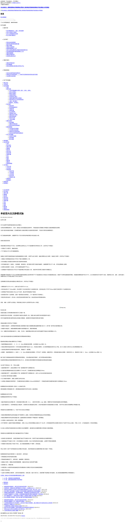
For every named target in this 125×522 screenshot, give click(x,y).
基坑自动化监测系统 (14, 125)
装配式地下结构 (13, 114)
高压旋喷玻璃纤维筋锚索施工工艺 (15, 51)
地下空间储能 (9, 134)
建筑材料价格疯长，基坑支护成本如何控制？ (15, 486)
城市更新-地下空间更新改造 (16, 99)
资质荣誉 (8, 169)
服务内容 (8, 89)
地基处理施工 (12, 95)
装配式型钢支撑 (10, 54)
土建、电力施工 (13, 101)
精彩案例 (5, 140)
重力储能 (11, 139)
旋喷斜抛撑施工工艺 (11, 48)
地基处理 (11, 108)
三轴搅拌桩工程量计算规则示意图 (13, 506)
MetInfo (23, 515)
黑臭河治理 (12, 117)
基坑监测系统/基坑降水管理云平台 (15, 66)
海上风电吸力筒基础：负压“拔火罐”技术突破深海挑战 (18, 497)
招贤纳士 (8, 178)
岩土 (7, 155)
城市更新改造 (12, 116)
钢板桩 (8, 148)
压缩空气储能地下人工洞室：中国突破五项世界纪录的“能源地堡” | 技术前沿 (23, 494)
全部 (7, 87)
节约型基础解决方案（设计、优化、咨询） (20, 90)
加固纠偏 (11, 110)
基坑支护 (11, 105)
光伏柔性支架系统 (11, 76)
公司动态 (5, 84)
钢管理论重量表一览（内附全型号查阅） (14, 501)
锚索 (7, 158)
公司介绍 (8, 166)
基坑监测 (8, 152)
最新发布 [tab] (5, 482)
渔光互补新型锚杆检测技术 (13, 73)
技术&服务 (6, 85)
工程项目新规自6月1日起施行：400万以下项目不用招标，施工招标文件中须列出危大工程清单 (28, 502)
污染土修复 (12, 119)
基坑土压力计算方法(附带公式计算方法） (15, 509)
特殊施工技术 (12, 113)
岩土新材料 (12, 111)
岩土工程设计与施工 (11, 32)
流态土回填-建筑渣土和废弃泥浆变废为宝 (17, 50)
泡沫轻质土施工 (13, 96)
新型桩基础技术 (13, 107)
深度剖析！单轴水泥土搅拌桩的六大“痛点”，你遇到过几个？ (19, 488)
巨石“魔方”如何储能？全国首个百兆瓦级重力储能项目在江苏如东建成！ (22, 491)
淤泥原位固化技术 (11, 56)
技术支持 (11, 175)
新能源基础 (9, 126)
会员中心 (18, 2)
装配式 (8, 161)
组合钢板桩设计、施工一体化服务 (15, 30)
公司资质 (11, 174)
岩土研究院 (6, 142)
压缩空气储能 (12, 136)
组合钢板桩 (3, 17)
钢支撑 (8, 149)
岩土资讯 (8, 145)
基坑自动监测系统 (11, 42)
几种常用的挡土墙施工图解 (11, 510)
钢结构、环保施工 (14, 102)
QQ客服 (14, 2)
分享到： (3, 475)
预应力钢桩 (9, 45)
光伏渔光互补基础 (14, 128)
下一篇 (12, 479)
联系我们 (8, 180)
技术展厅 (8, 104)
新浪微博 (14, 475)
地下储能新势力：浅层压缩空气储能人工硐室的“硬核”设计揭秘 (20, 495)
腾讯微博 (18, 475)
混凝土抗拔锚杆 (10, 46)
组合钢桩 (11, 122)
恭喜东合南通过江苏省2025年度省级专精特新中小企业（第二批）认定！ (22, 489)
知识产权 (11, 171)
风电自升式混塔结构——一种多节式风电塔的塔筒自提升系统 (22, 74)
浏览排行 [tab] (5, 483)
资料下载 (8, 146)
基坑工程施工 (12, 92)
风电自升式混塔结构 (14, 131)
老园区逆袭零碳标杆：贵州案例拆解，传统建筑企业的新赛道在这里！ (22, 492)
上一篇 (11, 478)
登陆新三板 (12, 177)
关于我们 (5, 164)
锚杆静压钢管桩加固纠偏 (12, 43)
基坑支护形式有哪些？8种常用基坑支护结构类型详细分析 (19, 507)
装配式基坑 (9, 120)
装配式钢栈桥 (9, 53)
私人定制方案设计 (11, 35)
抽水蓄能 (11, 137)
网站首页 (5, 82)
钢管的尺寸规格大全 (9, 504)
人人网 (22, 475)
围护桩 (8, 160)
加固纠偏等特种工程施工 (15, 98)
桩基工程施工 (12, 93)
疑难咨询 (5, 181)
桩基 (7, 157)
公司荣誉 (11, 172)
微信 (6, 475)
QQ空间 (10, 475)
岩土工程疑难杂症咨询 (12, 33)
